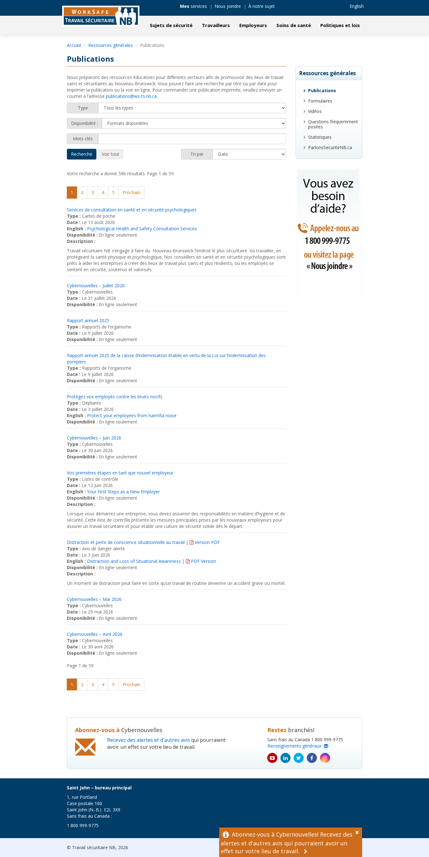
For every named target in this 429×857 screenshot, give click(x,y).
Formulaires (320, 101)
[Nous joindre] (329, 233)
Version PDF (206, 542)
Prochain (131, 192)
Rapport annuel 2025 (88, 320)
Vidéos (315, 111)
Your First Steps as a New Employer (123, 492)
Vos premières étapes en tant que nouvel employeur (120, 473)
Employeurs (253, 25)
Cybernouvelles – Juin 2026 (94, 438)
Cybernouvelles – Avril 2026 (94, 634)
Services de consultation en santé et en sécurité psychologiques (132, 210)
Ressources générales (110, 45)
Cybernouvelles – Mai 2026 (94, 599)
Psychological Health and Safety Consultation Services (142, 229)
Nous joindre (228, 6)
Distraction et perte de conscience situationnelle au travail (126, 542)
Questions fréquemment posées (333, 124)
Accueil (74, 45)
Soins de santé (293, 25)
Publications (322, 90)
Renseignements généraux (295, 746)
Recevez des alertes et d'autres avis (148, 740)
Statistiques (320, 137)
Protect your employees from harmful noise (131, 415)
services (193, 6)
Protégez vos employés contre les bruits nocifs (114, 397)
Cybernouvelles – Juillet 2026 (96, 285)
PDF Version (203, 561)
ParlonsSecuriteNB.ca (330, 147)
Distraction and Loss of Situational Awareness (134, 561)
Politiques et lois (340, 25)
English (357, 6)
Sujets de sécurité (171, 25)
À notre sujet (261, 6)
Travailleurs (216, 25)
